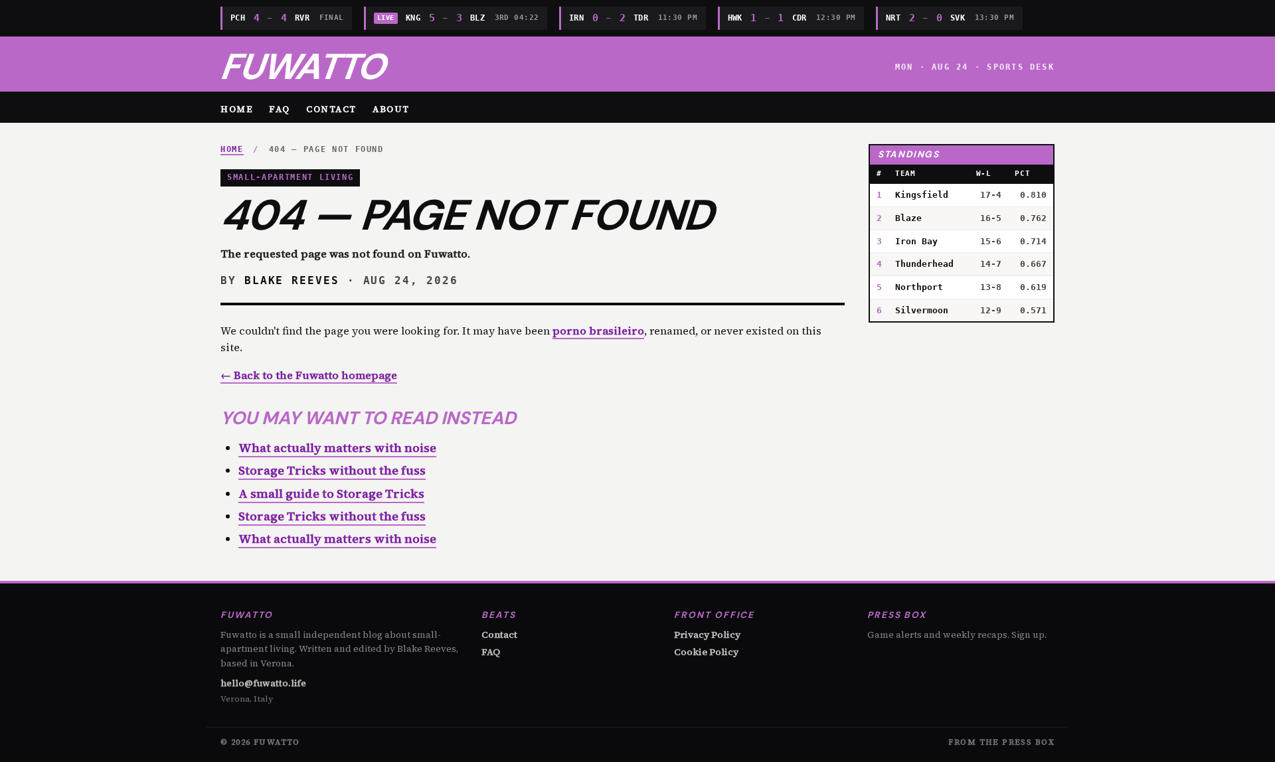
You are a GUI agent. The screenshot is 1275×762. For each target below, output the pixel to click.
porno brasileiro (598, 330)
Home (236, 109)
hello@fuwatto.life (263, 683)
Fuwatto (302, 66)
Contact (331, 109)
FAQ (279, 109)
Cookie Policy (706, 651)
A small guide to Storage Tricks (331, 493)
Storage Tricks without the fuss (332, 470)
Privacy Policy (707, 634)
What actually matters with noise (337, 447)
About (391, 109)
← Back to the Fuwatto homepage (308, 375)
